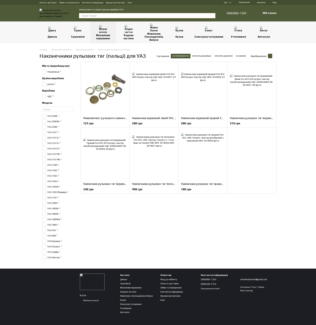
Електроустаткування (209, 36)
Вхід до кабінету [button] (168, 279)
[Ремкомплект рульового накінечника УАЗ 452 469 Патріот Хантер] (105, 89)
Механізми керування (103, 37)
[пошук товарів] (212, 15)
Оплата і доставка (48, 2)
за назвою (241, 56)
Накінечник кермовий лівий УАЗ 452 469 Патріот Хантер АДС (171, 118)
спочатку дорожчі (223, 56)
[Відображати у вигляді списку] (274, 56)
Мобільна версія (91, 300)
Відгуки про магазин (115, 2)
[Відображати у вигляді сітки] (270, 56)
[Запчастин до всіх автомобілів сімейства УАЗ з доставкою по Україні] (92, 281)
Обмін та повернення (69, 2)
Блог (130, 2)
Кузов (179, 36)
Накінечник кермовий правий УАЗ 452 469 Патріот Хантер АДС (221, 118)
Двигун (52, 36)
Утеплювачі (238, 36)
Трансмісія (78, 36)
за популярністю (180, 56)
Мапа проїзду (246, 290)
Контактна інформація (92, 2)
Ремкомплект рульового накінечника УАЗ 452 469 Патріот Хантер (125, 118)
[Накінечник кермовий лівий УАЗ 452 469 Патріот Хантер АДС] (154, 89)
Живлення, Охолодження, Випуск (154, 36)
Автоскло (264, 36)
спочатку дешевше (201, 56)
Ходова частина (128, 37)
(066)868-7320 (236, 13)
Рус (230, 2)
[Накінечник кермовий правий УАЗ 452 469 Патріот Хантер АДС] (203, 89)
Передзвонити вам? (210, 288)
